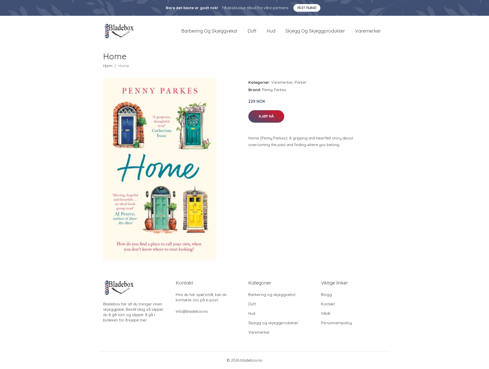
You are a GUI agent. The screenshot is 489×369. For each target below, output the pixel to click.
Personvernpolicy (336, 322)
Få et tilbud (306, 8)
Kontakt (328, 304)
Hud (271, 31)
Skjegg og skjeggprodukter (315, 31)
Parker (301, 82)
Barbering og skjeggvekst (209, 31)
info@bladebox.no (192, 311)
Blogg (326, 294)
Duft (252, 31)
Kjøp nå (266, 116)
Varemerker (368, 31)
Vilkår (326, 313)
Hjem (107, 65)
